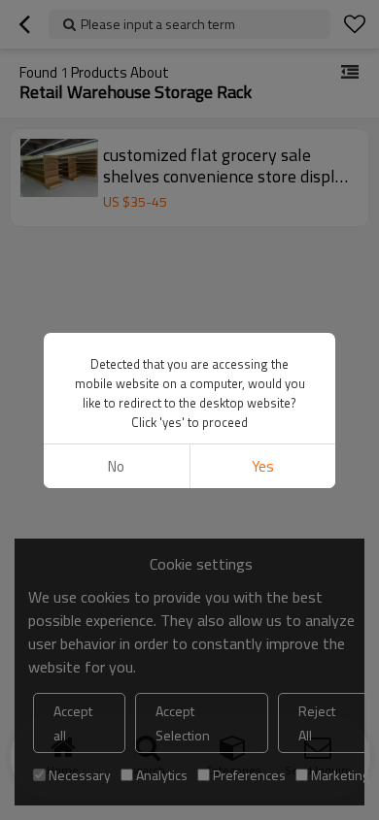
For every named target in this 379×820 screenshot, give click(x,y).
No (116, 466)
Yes (263, 466)
